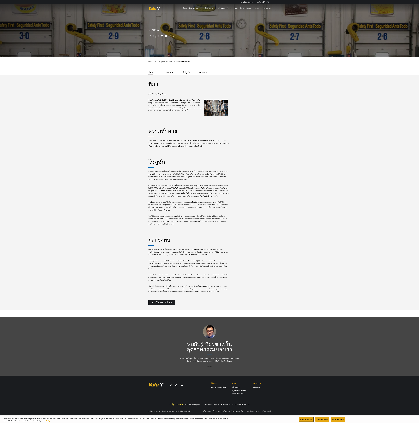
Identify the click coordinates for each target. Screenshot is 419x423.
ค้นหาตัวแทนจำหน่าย (218, 387)
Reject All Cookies (322, 419)
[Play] (412, 50)
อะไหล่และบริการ (224, 8)
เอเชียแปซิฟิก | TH (263, 2)
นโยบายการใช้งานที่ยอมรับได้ (233, 411)
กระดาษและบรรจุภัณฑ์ (192, 404)
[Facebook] (176, 385)
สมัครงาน (256, 387)
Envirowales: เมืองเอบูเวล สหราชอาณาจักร (235, 404)
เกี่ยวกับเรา (236, 387)
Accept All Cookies (338, 419)
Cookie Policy (46, 421)
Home (150, 61)
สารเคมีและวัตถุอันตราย (211, 404)
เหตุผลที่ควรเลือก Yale (243, 8)
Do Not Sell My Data (306, 419)
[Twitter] (170, 385)
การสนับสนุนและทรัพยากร (163, 61)
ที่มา (150, 72)
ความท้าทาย (167, 72)
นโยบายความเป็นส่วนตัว (211, 411)
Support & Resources (263, 8)
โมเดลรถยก (209, 8)
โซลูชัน (186, 72)
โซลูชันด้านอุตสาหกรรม (192, 8)
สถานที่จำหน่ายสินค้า (247, 2)
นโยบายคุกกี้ (266, 411)
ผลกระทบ (203, 72)
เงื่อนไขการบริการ (253, 411)
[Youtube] (182, 385)
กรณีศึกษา (177, 61)
